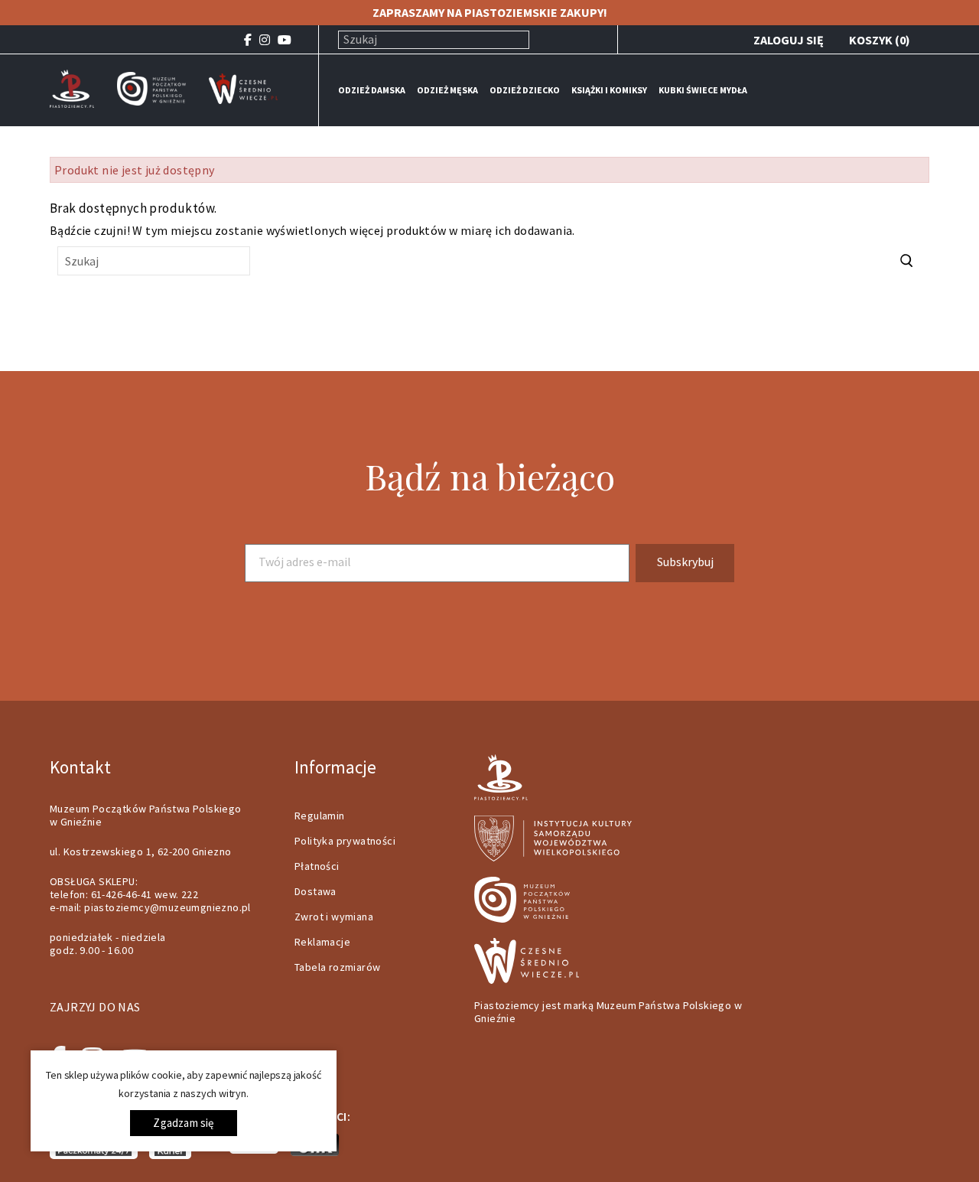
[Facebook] (248, 39)
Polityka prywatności (344, 841)
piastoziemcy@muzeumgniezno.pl (167, 907)
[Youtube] (284, 39)
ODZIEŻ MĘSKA (447, 90)
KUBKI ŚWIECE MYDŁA (703, 90)
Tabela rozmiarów (337, 967)
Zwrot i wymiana (333, 916)
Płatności (317, 866)
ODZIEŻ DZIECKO (525, 90)
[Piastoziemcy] (72, 87)
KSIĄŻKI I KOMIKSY (609, 90)
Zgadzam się (183, 1122)
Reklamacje (322, 942)
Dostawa (315, 891)
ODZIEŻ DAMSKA (371, 90)
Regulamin (319, 815)
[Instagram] (264, 39)
